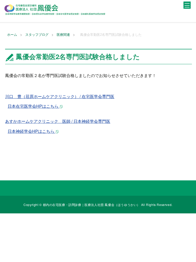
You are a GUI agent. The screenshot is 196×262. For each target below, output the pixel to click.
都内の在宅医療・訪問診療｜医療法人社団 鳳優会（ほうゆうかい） (92, 204)
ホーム (12, 35)
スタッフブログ (36, 35)
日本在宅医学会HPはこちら (33, 106)
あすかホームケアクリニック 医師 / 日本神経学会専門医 (57, 121)
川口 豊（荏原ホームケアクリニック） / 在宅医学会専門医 (59, 96)
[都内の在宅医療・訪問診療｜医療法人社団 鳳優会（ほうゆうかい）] (55, 9)
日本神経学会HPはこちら (31, 131)
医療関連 (63, 35)
